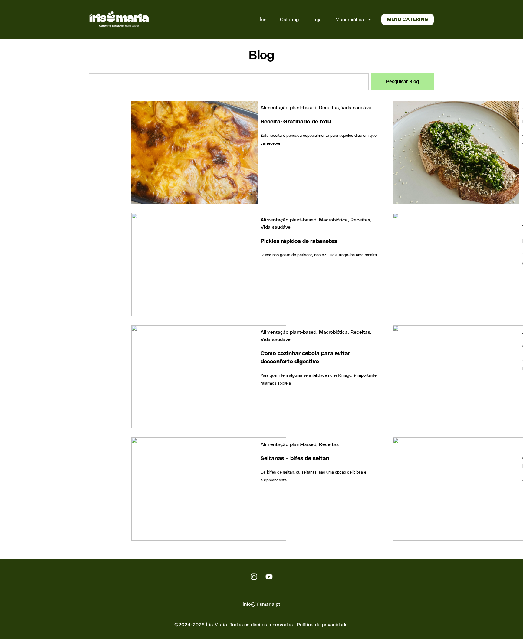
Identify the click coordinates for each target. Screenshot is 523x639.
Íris (263, 19)
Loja (317, 19)
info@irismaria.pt (261, 604)
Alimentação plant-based (288, 107)
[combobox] (229, 81)
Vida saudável (357, 107)
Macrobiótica (349, 19)
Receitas (329, 107)
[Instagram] (254, 576)
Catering (289, 19)
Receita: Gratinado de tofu (296, 121)
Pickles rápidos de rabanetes (299, 241)
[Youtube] (269, 576)
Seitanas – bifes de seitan (295, 458)
